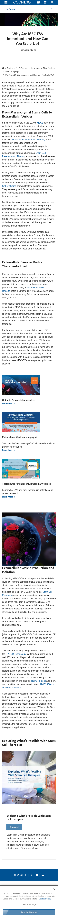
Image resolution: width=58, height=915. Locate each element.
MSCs (40, 123)
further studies (9, 186)
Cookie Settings (29, 904)
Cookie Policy (45, 899)
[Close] (54, 889)
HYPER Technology (16, 654)
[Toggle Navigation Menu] (6, 2)
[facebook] (26, 875)
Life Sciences (11, 9)
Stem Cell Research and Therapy (28, 139)
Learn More (8, 496)
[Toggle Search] (52, 3)
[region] (29, 900)
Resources (35, 68)
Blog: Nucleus (49, 68)
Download (7, 403)
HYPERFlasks (38, 681)
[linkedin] (43, 875)
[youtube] (37, 875)
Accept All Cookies (29, 912)
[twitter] (31, 875)
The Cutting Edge (12, 72)
